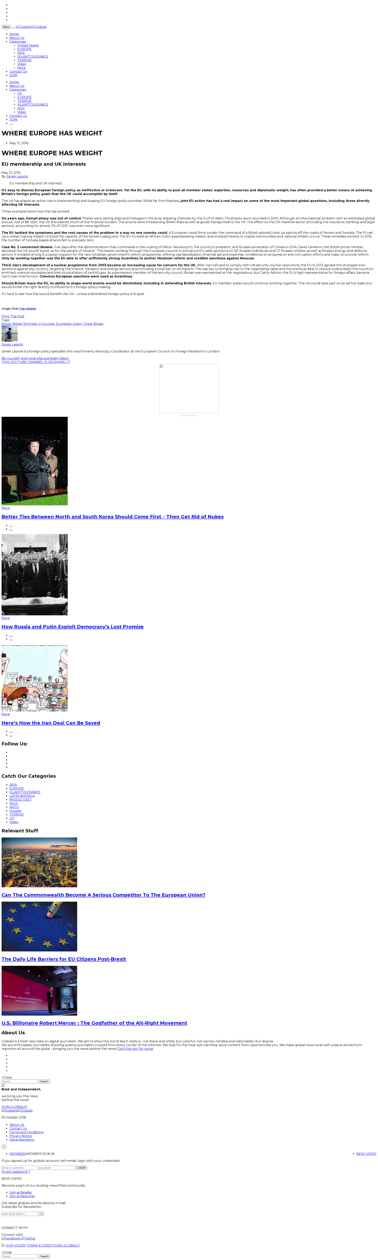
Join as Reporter (22, 1196)
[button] (11, 1238)
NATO (14, 807)
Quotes (15, 811)
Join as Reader (20, 1192)
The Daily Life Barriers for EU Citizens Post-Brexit (64, 959)
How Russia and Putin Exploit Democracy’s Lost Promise (73, 627)
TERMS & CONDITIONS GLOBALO (53, 1245)
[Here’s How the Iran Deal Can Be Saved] (35, 710)
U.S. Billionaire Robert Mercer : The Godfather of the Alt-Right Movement (94, 1023)
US (19, 93)
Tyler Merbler (27, 308)
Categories (17, 41)
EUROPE (24, 49)
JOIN (13, 75)
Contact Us (18, 71)
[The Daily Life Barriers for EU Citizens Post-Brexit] (39, 950)
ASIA (21, 53)
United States (28, 45)
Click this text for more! (135, 1049)
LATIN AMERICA (22, 796)
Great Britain (93, 324)
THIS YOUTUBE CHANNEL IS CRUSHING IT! (36, 362)
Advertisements (21, 1140)
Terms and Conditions (26, 1132)
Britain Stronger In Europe (33, 324)
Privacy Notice (20, 1136)
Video (21, 64)
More (21, 68)
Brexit (6, 324)
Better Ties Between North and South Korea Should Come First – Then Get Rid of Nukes (113, 517)
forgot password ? (16, 1172)
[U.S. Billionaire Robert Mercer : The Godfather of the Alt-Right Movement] (39, 1014)
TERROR (24, 60)
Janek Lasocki (17, 176)
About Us (16, 38)
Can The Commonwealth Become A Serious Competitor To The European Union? (103, 895)
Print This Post (13, 316)
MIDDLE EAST (20, 799)
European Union (69, 324)
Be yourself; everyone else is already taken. (35, 358)
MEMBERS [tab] (17, 1154)
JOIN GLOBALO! (14, 1107)
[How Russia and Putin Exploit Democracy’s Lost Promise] (35, 614)
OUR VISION (15, 1245)
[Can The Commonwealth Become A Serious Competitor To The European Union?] (39, 886)
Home (14, 34)
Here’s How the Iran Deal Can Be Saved (51, 723)
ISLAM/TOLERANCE (32, 56)
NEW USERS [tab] (366, 1154)
